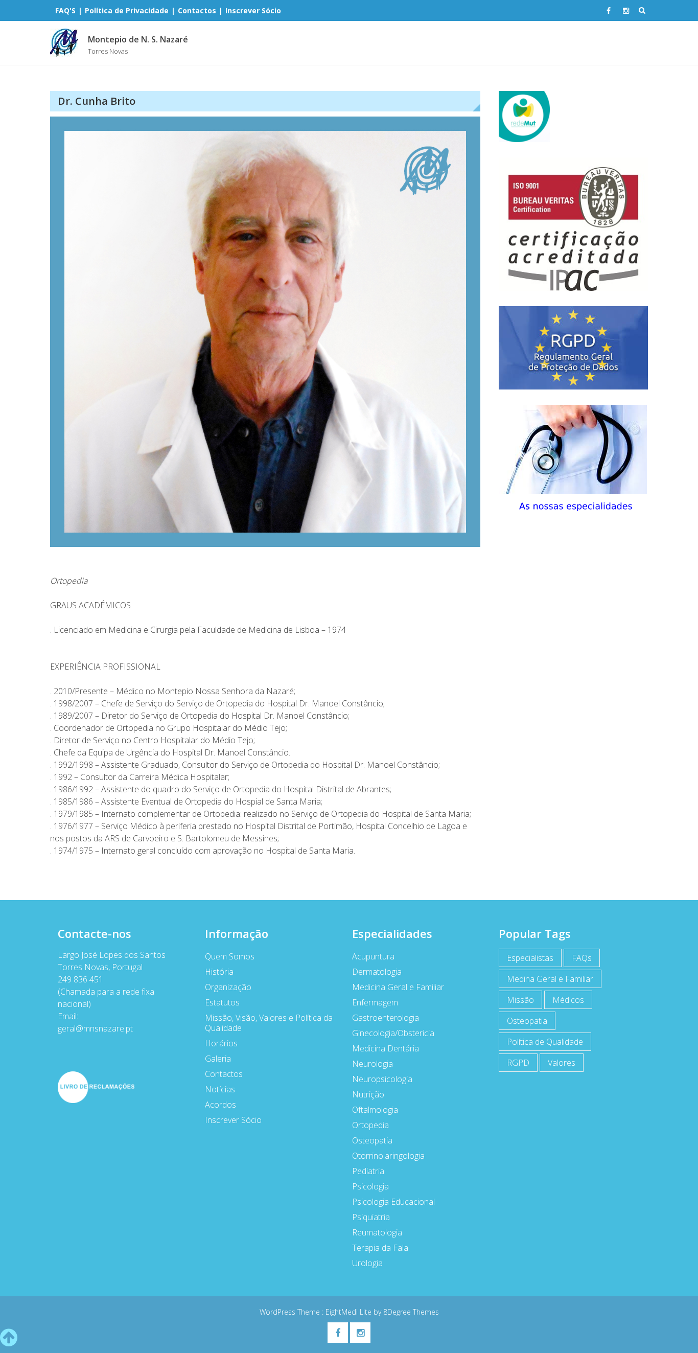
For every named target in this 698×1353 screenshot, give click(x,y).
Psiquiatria (371, 1217)
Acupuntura (373, 956)
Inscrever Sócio (233, 1120)
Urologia (367, 1263)
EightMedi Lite (349, 1312)
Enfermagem (375, 1002)
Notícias (220, 1089)
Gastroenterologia (385, 1017)
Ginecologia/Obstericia (393, 1033)
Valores (561, 1062)
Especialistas (530, 958)
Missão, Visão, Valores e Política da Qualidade (269, 1023)
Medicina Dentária (385, 1048)
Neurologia (372, 1063)
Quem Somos (229, 956)
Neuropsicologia (382, 1079)
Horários (221, 1043)
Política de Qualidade (545, 1041)
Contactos (224, 1074)
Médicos (568, 999)
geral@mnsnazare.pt (95, 1028)
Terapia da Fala (380, 1247)
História (219, 971)
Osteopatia (372, 1140)
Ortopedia (370, 1125)
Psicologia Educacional (393, 1201)
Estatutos (222, 1002)
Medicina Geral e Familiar (398, 987)
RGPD (518, 1062)
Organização (228, 987)
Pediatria (368, 1171)
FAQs (582, 958)
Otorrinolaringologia (388, 1155)
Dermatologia (377, 971)
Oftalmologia (375, 1109)
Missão (520, 999)
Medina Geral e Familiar (550, 978)
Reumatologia (377, 1232)
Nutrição (368, 1094)
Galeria (218, 1058)
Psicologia (370, 1186)
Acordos (220, 1104)
